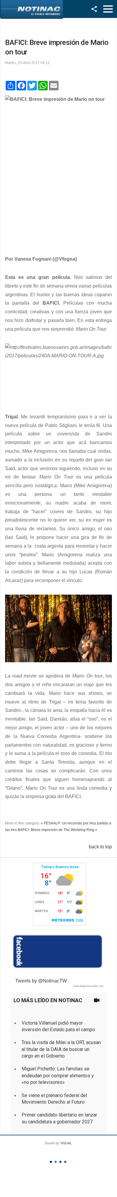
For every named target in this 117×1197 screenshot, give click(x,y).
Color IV (65, 1162)
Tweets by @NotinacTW (41, 980)
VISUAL (66, 1143)
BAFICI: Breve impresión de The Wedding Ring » (57, 830)
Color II (56, 1162)
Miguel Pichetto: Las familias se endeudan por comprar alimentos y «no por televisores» (58, 1075)
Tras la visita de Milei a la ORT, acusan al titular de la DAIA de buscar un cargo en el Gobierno (61, 1049)
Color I (51, 1162)
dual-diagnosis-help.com (89, 986)
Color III (60, 1162)
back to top (100, 846)
